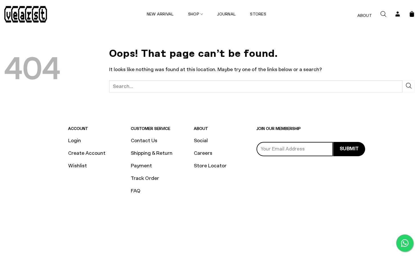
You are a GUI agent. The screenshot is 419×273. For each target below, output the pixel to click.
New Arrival (160, 14)
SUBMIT (349, 148)
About (364, 15)
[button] (383, 14)
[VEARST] (25, 14)
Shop (193, 14)
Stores (258, 14)
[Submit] (408, 86)
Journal (226, 14)
